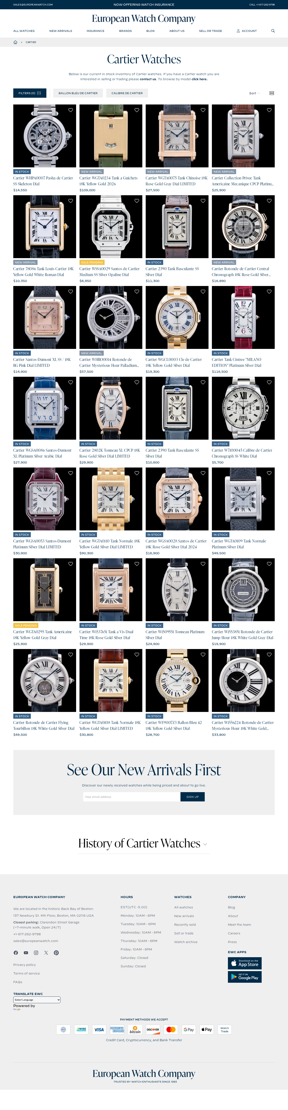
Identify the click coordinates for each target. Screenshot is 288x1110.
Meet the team (239, 924)
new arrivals (60, 31)
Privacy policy (24, 964)
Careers (234, 933)
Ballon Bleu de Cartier (78, 93)
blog (150, 31)
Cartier (31, 42)
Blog (231, 907)
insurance (95, 31)
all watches (24, 31)
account (249, 30)
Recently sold (185, 924)
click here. (200, 79)
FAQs (17, 982)
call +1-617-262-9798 (262, 4)
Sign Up (192, 796)
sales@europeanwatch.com (32, 4)
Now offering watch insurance (144, 4)
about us (176, 31)
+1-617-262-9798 (27, 934)
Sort (252, 93)
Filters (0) (27, 93)
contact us (148, 79)
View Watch (45, 136)
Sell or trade (184, 933)
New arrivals (184, 916)
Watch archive (186, 942)
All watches (183, 907)
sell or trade (210, 31)
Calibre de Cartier (127, 93)
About (233, 916)
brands (125, 31)
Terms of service (26, 973)
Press (232, 942)
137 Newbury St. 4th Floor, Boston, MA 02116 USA (53, 915)
